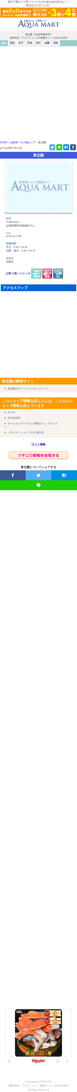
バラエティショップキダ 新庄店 (26, 432)
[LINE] (59, 147)
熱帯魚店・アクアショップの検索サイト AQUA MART (38, 37)
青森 (12, 42)
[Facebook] (73, 147)
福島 (55, 42)
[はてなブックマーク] (66, 147)
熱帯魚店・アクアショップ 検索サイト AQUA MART (38, 1085)
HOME (4, 142)
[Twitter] (52, 147)
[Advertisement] (38, 87)
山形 (47, 42)
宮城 (29, 42)
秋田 (38, 42)
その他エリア (28, 142)
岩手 (21, 42)
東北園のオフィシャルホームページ (28, 388)
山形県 (14, 142)
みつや (11, 412)
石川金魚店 (14, 417)
